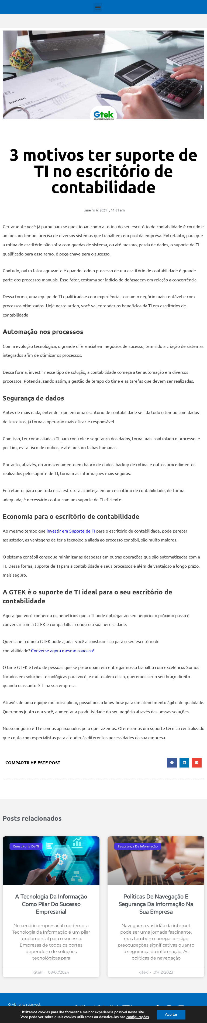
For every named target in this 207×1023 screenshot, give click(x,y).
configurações (137, 1017)
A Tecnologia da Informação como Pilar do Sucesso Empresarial (51, 904)
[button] (97, 7)
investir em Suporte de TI (71, 530)
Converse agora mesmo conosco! (62, 650)
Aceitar (171, 1014)
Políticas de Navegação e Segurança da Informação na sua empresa (156, 904)
